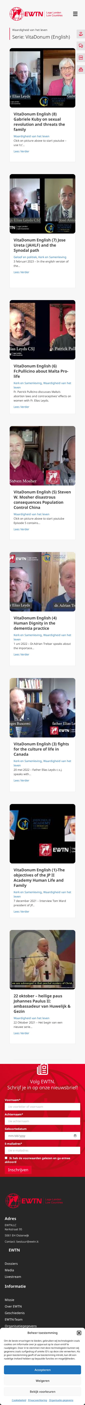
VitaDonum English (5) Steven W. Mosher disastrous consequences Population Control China (42, 499)
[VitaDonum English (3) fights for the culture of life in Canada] (42, 707)
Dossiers (11, 1263)
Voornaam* (13, 1100)
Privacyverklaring (37, 1400)
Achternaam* (14, 1114)
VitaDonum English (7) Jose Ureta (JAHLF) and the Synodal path (40, 245)
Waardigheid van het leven (31, 136)
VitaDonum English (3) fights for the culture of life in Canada (41, 749)
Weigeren (42, 1381)
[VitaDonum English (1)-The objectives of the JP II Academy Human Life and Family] (42, 833)
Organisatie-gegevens (61, 1400)
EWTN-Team (14, 1319)
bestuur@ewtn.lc (27, 1241)
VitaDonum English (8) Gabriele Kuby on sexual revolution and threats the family (39, 121)
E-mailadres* (13, 1144)
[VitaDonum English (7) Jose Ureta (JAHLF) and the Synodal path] (42, 204)
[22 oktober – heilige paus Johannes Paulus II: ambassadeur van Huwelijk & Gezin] (42, 959)
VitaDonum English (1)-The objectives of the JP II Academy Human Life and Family (39, 877)
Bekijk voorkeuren (42, 1392)
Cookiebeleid (19, 1400)
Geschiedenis (15, 1313)
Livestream (13, 1276)
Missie (9, 1300)
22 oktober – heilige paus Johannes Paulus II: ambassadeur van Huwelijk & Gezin (42, 1003)
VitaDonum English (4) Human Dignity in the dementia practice (35, 623)
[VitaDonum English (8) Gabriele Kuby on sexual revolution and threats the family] (42, 78)
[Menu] (75, 14)
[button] (79, 1333)
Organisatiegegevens (21, 1326)
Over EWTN (13, 1306)
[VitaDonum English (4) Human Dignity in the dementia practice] (42, 581)
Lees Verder (21, 151)
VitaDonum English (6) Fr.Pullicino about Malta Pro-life (41, 371)
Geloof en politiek (25, 257)
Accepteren (43, 1370)
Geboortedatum (16, 1129)
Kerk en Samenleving (52, 257)
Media (9, 1270)
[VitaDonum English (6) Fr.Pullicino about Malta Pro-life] (42, 330)
